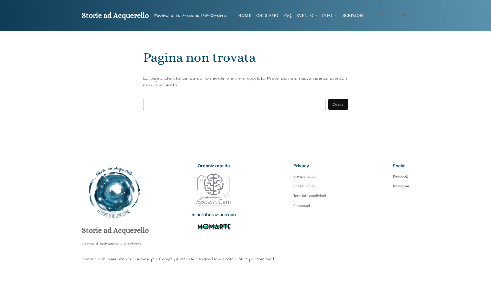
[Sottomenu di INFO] (335, 15)
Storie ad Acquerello (115, 15)
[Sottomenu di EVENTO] (316, 15)
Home (244, 15)
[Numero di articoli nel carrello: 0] (403, 15)
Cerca (338, 104)
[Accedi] (381, 15)
